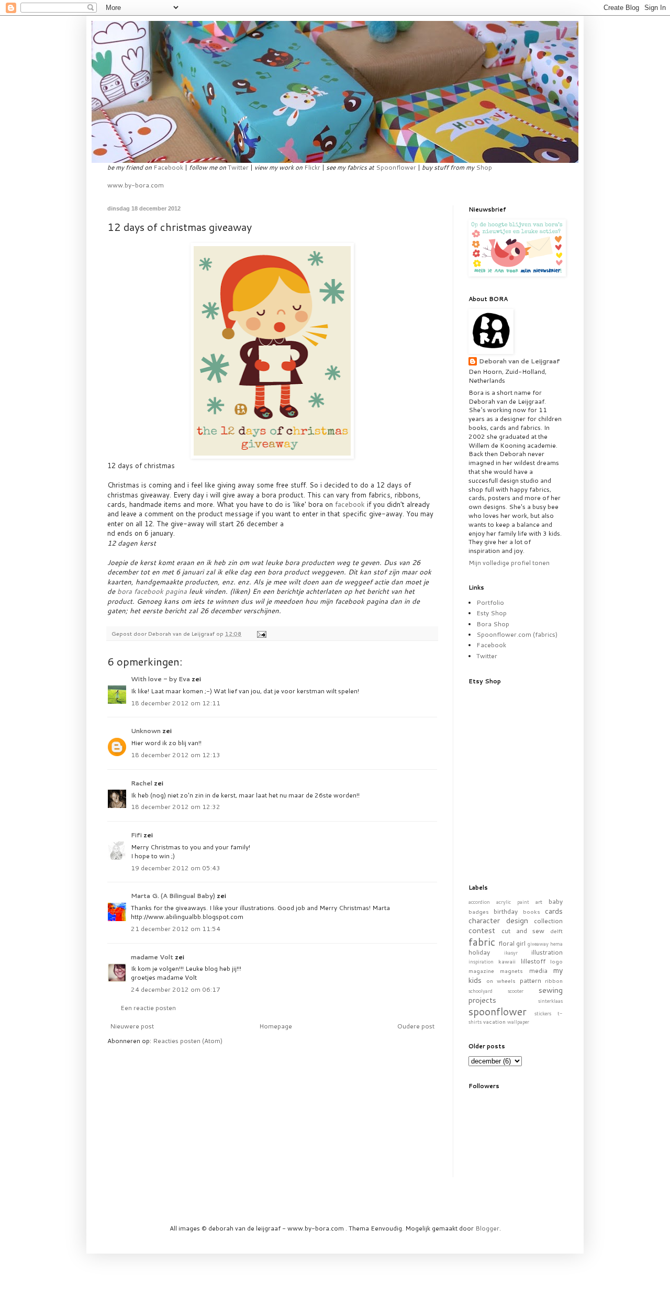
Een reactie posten (148, 1007)
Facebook (168, 167)
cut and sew (523, 930)
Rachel (141, 783)
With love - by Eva (160, 678)
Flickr (312, 167)
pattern (530, 980)
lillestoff (533, 961)
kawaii (507, 961)
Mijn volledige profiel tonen (509, 562)
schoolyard (480, 990)
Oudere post (415, 1026)
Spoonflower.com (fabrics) (516, 634)
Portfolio (490, 602)
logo (556, 961)
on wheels (501, 980)
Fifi (136, 834)
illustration (547, 952)
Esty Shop (491, 612)
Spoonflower (396, 167)
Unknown (146, 730)
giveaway (538, 943)
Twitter (238, 167)
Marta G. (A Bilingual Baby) (173, 895)
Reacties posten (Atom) (187, 1040)
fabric (481, 942)
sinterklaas (550, 1000)
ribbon (554, 980)
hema (556, 943)
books (531, 911)
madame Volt (152, 956)
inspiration (481, 961)
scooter (515, 990)
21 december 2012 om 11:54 (175, 928)
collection (548, 920)
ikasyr (511, 952)
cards (554, 910)
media (538, 970)
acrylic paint (512, 901)
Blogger (487, 1228)
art (538, 901)
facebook (350, 504)
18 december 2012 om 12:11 (175, 703)
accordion (479, 901)
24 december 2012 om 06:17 (175, 989)
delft (556, 931)
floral (506, 943)
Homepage (275, 1026)
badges (478, 911)
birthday (506, 911)
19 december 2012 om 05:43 (175, 867)
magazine (481, 970)
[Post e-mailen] (261, 633)
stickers (542, 1013)
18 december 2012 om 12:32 (175, 806)
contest (481, 930)
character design (498, 920)
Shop (484, 167)
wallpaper (518, 1021)
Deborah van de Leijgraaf (519, 361)
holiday (479, 952)
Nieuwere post (132, 1026)
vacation (494, 1021)
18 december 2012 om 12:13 (175, 754)
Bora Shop (492, 623)
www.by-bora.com (135, 185)
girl (521, 943)
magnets (511, 970)
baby (556, 901)
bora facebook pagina (152, 591)
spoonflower (497, 1011)
